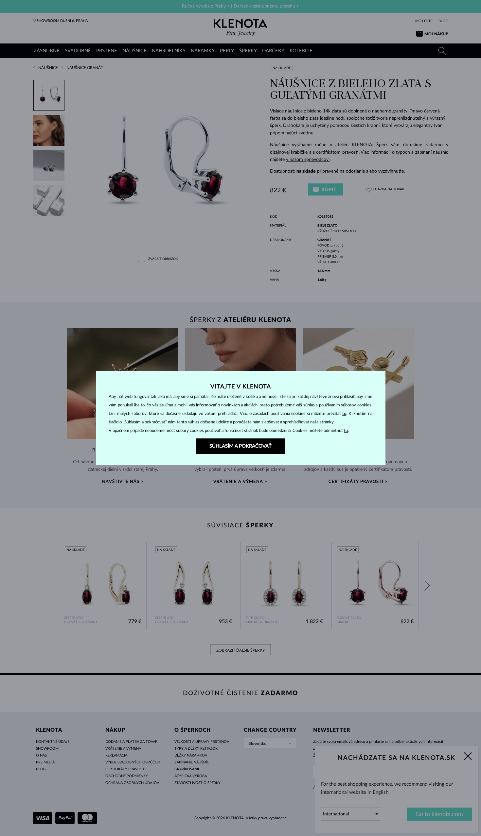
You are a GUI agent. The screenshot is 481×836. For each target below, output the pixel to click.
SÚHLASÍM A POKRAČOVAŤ (240, 446)
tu (344, 414)
